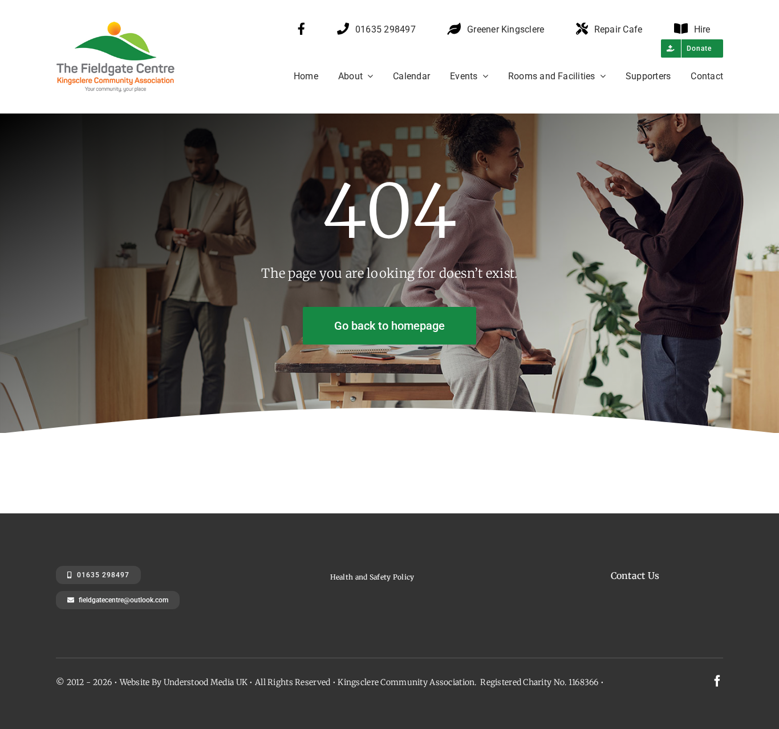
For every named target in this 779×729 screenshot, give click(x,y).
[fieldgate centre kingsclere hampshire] (129, 26)
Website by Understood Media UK (184, 682)
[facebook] (717, 681)
